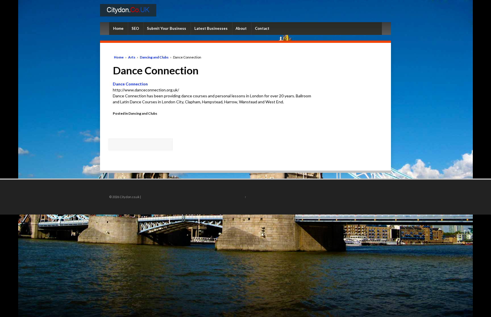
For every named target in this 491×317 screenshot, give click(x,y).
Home (118, 28)
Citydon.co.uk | (130, 197)
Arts (131, 57)
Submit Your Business (166, 28)
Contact (262, 28)
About (241, 28)
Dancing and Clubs (154, 57)
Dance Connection (130, 83)
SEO (135, 28)
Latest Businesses (211, 28)
